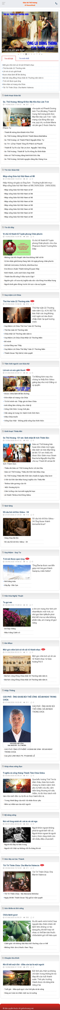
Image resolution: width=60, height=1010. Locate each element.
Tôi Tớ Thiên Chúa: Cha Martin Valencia (18, 88)
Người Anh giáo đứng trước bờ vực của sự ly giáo (25, 284)
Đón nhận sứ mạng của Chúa (14, 84)
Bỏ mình (7, 341)
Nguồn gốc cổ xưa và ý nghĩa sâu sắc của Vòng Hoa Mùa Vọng (30, 280)
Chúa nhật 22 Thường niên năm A (18, 334)
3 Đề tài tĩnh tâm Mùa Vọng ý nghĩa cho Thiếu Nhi (24, 480)
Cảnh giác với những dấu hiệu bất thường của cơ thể (26, 943)
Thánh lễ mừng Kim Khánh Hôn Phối (19, 132)
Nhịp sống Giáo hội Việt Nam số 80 (18, 217)
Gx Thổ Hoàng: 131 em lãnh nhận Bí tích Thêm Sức (26, 438)
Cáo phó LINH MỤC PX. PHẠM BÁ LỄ (19, 756)
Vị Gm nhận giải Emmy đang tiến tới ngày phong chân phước (29, 261)
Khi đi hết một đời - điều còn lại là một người (23, 964)
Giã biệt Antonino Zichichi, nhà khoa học (21, 265)
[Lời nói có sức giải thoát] (30, 32)
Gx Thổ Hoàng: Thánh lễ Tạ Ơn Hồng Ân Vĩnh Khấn (25, 151)
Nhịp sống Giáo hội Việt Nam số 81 (18, 213)
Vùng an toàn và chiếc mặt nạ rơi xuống (20, 993)
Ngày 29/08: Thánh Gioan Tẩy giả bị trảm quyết (23, 898)
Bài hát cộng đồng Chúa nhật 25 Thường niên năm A (23, 78)
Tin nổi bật (8, 59)
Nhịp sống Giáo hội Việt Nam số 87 (18, 190)
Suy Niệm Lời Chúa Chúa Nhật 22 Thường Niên (23, 338)
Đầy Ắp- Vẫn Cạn (11, 585)
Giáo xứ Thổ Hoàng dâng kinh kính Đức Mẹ (22, 155)
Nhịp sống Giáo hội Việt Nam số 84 (18, 201)
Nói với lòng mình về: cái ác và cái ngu (20, 821)
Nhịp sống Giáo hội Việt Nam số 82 (18, 209)
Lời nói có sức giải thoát (13, 50)
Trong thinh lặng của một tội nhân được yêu (22, 800)
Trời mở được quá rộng (12, 81)
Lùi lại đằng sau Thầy (12, 345)
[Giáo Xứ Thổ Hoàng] (30, 4)
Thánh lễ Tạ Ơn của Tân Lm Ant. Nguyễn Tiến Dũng (25, 148)
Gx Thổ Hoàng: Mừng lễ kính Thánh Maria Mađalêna (25, 136)
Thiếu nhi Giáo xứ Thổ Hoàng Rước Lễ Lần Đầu (23, 468)
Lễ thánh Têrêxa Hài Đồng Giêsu (17, 495)
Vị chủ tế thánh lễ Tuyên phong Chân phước (23, 234)
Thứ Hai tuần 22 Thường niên (16, 301)
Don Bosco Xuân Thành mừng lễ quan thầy (21, 269)
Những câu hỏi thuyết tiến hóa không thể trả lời (23, 257)
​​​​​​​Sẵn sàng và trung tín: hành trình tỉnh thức (22, 413)
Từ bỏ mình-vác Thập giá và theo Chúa (20, 401)
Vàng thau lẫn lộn (11, 538)
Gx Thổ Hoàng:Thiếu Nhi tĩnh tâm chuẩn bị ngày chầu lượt (28, 476)
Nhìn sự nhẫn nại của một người (17, 804)
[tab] (9, 58)
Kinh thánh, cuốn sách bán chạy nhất (19, 273)
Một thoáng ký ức (12, 487)
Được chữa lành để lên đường (14, 75)
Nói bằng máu (10, 581)
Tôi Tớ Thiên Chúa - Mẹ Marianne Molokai (21, 894)
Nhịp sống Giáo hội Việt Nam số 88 (19, 176)
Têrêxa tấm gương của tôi (15, 483)
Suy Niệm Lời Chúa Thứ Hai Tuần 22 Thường (22, 326)
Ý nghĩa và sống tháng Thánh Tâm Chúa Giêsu (24, 773)
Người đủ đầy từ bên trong (15, 844)
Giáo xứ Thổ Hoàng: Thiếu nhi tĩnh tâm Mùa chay (24, 472)
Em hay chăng (10, 629)
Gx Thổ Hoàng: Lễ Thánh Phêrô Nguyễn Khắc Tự (24, 140)
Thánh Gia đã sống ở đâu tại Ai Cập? (19, 277)
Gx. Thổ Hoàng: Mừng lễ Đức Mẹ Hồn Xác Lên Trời (26, 102)
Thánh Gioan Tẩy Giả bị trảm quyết (18, 353)
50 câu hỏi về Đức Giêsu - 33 (16, 542)
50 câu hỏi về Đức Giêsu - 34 (16, 512)
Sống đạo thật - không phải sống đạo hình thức (24, 421)
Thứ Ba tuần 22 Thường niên (14, 68)
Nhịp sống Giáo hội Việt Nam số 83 (18, 205)
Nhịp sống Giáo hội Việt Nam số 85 (18, 197)
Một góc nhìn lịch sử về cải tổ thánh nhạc (18, 65)
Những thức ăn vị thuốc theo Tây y (18, 947)
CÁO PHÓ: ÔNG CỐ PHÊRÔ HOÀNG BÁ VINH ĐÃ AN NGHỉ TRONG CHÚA (28, 750)
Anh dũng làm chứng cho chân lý (17, 405)
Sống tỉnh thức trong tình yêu (16, 409)
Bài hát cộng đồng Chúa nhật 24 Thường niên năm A (25, 680)
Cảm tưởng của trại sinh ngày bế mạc (19, 491)
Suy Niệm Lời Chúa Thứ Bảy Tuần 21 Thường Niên (24, 349)
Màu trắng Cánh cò (12, 632)
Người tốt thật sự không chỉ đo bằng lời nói (22, 848)
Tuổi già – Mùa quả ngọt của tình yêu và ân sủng (24, 989)
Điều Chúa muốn (11, 417)
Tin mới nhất (24, 58)
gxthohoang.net (27, 1008)
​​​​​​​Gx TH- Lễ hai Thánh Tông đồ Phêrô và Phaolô (23, 144)
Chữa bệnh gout (10, 915)
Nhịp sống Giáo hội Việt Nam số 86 (18, 194)
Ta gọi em (7, 602)
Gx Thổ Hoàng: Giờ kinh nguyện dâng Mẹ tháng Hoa (25, 159)
